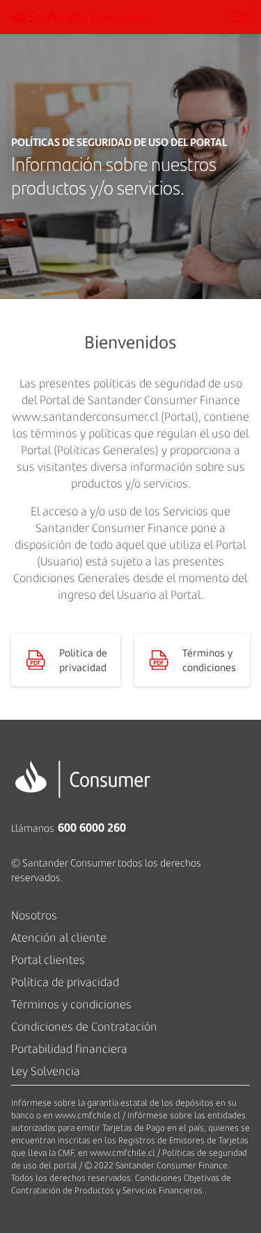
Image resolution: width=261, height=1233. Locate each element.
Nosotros (34, 915)
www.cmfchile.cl (87, 1115)
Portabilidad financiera (69, 1048)
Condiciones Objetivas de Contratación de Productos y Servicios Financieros (121, 1184)
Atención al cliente (58, 937)
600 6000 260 (92, 827)
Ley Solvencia (45, 1071)
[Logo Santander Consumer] (105, 17)
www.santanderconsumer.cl (85, 416)
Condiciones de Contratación (84, 1026)
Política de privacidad (65, 982)
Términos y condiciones (71, 1004)
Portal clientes (48, 959)
